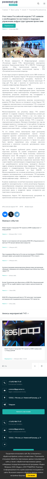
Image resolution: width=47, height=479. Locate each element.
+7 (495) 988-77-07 (15, 382)
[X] (11, 214)
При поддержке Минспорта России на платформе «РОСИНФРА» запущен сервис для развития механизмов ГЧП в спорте (23, 255)
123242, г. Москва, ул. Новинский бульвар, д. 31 (25, 398)
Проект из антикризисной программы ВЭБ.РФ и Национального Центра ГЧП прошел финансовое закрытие (23, 242)
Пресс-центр (15, 10)
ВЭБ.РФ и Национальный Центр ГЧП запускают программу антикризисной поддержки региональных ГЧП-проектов (21, 298)
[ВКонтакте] (5, 214)
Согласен (31, 475)
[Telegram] (17, 214)
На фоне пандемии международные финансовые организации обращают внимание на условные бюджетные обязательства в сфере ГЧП (23, 269)
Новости (4, 29)
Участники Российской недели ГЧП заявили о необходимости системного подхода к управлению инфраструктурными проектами (22, 18)
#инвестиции (29, 206)
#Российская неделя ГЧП (10, 206)
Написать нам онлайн (23, 411)
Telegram (12, 404)
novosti (24, 10)
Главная (5, 10)
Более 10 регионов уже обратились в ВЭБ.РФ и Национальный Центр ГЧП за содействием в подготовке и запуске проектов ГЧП (22, 284)
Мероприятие (8, 358)
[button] (41, 366)
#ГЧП (21, 206)
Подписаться (9, 25)
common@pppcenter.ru (16, 389)
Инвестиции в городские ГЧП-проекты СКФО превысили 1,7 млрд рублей (21, 228)
